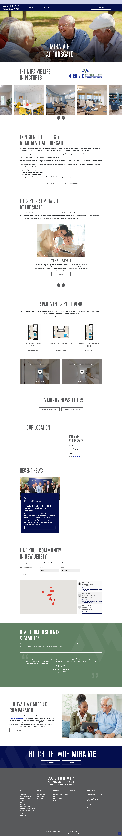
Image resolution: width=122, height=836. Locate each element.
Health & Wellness (57, 798)
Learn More (61, 274)
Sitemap (22, 802)
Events (54, 800)
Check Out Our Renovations (71, 183)
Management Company (25, 796)
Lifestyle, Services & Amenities (60, 794)
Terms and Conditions (25, 806)
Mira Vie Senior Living (17, 718)
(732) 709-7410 (77, 456)
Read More (45, 663)
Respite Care (40, 798)
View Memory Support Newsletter (72, 409)
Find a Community (101, 7)
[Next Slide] (63, 118)
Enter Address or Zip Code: (26, 567)
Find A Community (51, 762)
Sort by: (42, 567)
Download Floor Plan (33, 350)
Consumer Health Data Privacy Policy (27, 812)
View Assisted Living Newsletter (49, 409)
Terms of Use (23, 815)
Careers (19, 730)
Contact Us (78, 7)
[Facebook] (87, 807)
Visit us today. (79, 2)
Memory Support (40, 796)
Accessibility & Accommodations (27, 808)
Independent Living (41, 794)
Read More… (46, 527)
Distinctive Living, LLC (56, 831)
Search (24, 575)
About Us (31, 7)
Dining (54, 796)
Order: (62, 567)
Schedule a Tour (50, 183)
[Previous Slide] (58, 118)
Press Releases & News (25, 798)
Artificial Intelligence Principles (27, 810)
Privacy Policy (23, 804)
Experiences (62, 7)
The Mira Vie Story (24, 794)
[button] (48, 595)
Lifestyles (46, 7)
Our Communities (91, 794)
